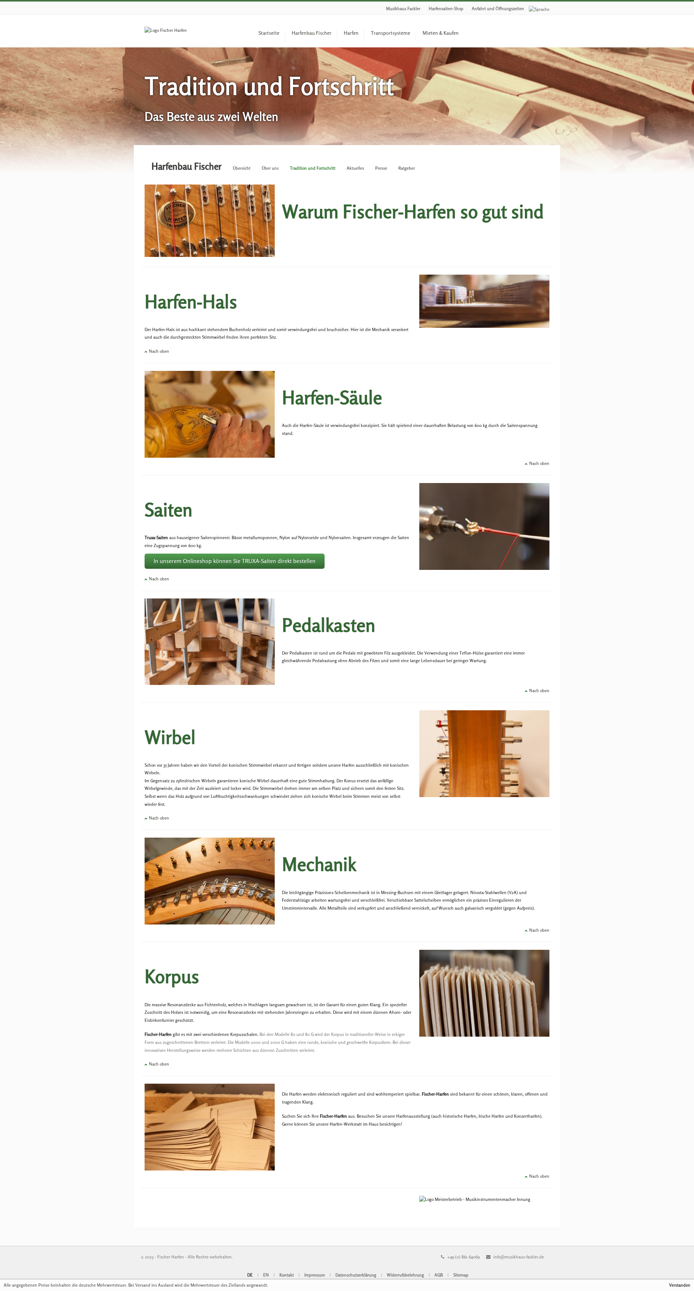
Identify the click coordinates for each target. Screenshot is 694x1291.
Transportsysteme (390, 33)
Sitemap (460, 1275)
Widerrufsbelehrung (405, 1275)
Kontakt (286, 1275)
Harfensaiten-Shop (446, 8)
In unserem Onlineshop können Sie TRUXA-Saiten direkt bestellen (235, 560)
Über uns (270, 168)
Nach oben (159, 351)
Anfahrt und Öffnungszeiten (498, 8)
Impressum (314, 1275)
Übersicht (241, 168)
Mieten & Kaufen (441, 33)
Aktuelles (355, 168)
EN (266, 1275)
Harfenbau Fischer (311, 33)
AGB (438, 1275)
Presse (381, 168)
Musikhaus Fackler (403, 8)
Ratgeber (406, 168)
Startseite (268, 33)
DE (250, 1275)
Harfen (351, 33)
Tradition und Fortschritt (312, 168)
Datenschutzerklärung (355, 1275)
